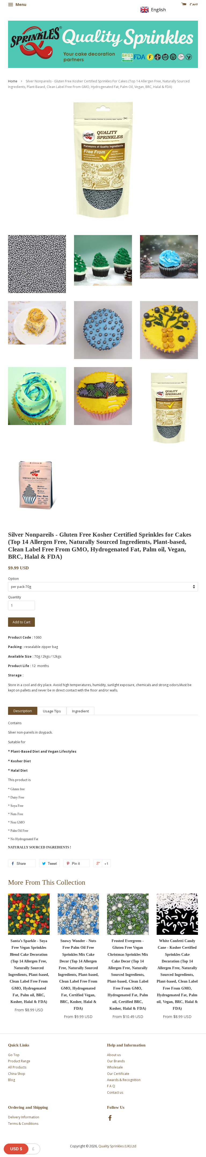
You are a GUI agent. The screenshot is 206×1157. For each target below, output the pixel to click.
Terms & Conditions (23, 1123)
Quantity (14, 597)
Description (22, 710)
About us (114, 1055)
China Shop (16, 1073)
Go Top (14, 1055)
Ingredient (80, 711)
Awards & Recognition (124, 1080)
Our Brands (116, 1061)
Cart (193, 4)
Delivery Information (23, 1117)
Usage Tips (52, 711)
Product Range (19, 1061)
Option (13, 578)
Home (12, 81)
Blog (11, 1080)
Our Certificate (118, 1073)
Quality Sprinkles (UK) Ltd (117, 1146)
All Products (17, 1067)
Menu (20, 4)
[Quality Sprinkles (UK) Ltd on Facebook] (110, 1119)
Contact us (115, 1092)
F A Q (111, 1086)
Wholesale (115, 1067)
